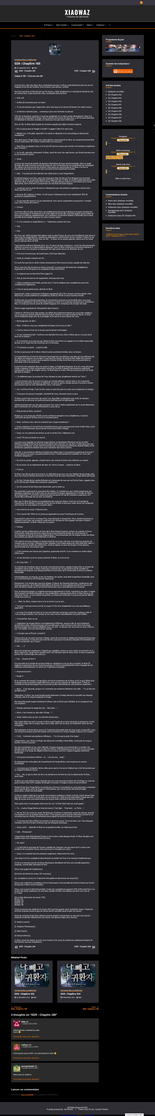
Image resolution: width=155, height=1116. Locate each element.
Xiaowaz (77, 12)
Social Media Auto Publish (69, 1115)
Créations (100, 25)
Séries (89, 25)
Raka (35, 68)
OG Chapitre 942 (115, 101)
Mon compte (61, 25)
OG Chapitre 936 (115, 121)
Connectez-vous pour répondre (26, 1037)
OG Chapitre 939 (115, 111)
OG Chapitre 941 (115, 105)
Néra (110, 204)
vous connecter (27, 1095)
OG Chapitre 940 (115, 108)
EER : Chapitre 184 (27, 71)
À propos (48, 25)
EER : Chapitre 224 (70, 994)
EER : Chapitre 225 (24, 994)
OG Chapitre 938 (115, 114)
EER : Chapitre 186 (83, 71)
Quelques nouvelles (116, 91)
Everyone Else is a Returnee (25, 60)
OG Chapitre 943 (115, 98)
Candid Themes (101, 1109)
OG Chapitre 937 (115, 118)
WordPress (68, 1109)
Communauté (76, 25)
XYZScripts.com (89, 1115)
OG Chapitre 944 (115, 95)
